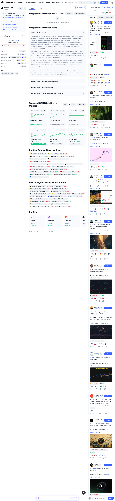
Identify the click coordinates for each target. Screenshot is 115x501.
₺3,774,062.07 (58, 186)
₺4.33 (78, 193)
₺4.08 (39, 198)
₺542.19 (58, 196)
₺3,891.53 (40, 193)
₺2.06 (38, 186)
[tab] (62, 13)
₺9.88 (38, 196)
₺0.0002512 (40, 201)
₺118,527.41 (40, 191)
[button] (56, 2)
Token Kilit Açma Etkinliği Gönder (12, 27)
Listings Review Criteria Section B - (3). (13, 17)
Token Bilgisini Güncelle (10, 24)
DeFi (16, 73)
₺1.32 (63, 206)
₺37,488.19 (62, 193)
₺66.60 (60, 188)
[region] (39, 2)
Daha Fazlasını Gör (108, 7)
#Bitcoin (92, 357)
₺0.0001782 (59, 198)
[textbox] (100, 498)
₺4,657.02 (61, 191)
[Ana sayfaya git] (8, 2)
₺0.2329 (62, 201)
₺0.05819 (59, 204)
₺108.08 (42, 206)
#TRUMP (101, 399)
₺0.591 (40, 188)
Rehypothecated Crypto (7, 73)
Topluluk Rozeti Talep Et (10, 29)
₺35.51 (76, 196)
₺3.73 (38, 204)
